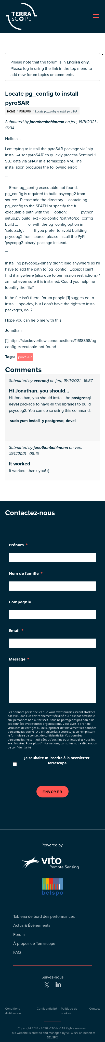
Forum (19, 934)
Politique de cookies (69, 1010)
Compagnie (20, 601)
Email (14, 630)
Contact (94, 1008)
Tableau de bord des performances (44, 916)
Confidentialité (47, 1008)
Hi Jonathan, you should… (39, 390)
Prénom (16, 544)
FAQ (17, 952)
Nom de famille (24, 573)
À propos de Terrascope (34, 943)
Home (11, 111)
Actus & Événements (31, 925)
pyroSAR (25, 357)
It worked (19, 463)
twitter (47, 985)
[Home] (28, 16)
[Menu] (96, 16)
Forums (25, 111)
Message (17, 659)
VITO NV (55, 1028)
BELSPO (52, 1037)
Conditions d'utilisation (13, 1010)
